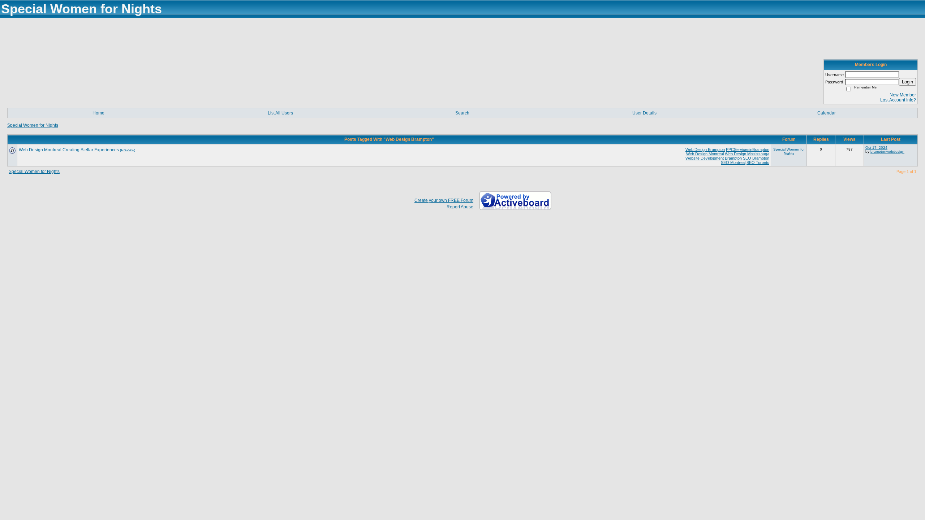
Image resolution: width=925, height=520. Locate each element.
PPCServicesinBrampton (747, 149)
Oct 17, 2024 (876, 148)
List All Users (280, 113)
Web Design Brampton (705, 149)
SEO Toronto (758, 162)
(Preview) (127, 150)
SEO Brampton (756, 158)
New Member (903, 95)
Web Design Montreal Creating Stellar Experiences (69, 149)
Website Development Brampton (713, 158)
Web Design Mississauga (747, 154)
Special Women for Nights (32, 125)
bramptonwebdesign (887, 151)
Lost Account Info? (898, 100)
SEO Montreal (733, 162)
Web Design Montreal (705, 154)
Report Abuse (460, 206)
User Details (644, 113)
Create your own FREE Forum (443, 200)
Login (907, 81)
